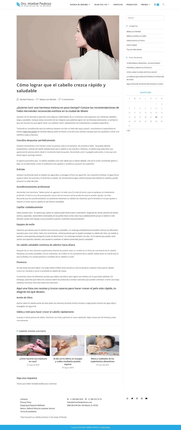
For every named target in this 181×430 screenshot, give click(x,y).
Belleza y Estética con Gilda (136, 36)
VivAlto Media (105, 427)
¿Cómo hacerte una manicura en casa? (33, 360)
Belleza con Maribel (48, 99)
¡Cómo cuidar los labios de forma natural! (142, 72)
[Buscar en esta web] (145, 18)
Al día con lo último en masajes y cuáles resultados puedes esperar (67, 361)
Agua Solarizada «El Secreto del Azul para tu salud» (145, 84)
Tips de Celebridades (134, 49)
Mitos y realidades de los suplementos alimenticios (103, 360)
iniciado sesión (38, 383)
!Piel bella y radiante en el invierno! (139, 67)
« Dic (128, 130)
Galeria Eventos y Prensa (136, 40)
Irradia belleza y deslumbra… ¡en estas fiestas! (143, 63)
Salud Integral (132, 45)
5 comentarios (68, 99)
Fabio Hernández (30, 131)
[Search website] (163, 4)
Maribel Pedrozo (27, 99)
